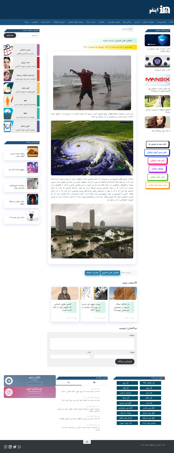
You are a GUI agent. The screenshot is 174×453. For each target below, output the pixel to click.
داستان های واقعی (125, 418)
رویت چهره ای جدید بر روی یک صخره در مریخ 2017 (91, 307)
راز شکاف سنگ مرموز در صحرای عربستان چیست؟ (121, 307)
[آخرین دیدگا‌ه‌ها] (69, 382)
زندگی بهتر (127, 22)
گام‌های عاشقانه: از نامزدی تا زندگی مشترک (158, 110)
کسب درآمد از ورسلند (162, 70)
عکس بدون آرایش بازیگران (157, 152)
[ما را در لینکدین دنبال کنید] (10, 447)
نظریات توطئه (92, 272)
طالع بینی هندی (149, 408)
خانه (171, 22)
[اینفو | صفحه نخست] (159, 9)
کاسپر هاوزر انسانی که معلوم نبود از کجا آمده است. (62, 307)
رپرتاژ (26, 22)
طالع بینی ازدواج (149, 413)
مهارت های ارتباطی (75, 22)
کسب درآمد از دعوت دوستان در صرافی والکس (158, 49)
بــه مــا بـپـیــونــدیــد (35, 383)
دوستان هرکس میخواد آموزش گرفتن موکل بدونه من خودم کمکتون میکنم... (78, 410)
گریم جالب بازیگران (157, 160)
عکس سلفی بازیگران (157, 177)
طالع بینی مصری (126, 403)
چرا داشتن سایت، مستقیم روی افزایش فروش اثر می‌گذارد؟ (159, 89)
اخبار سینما (46, 22)
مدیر (126, 47)
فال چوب (149, 388)
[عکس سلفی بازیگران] (157, 180)
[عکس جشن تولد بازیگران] (157, 188)
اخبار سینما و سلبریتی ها (157, 144)
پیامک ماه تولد (125, 413)
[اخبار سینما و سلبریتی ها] (157, 147)
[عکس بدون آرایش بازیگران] (157, 155)
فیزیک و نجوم (148, 22)
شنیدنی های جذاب (149, 423)
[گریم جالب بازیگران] (157, 163)
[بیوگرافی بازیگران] (157, 171)
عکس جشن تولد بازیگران (157, 185)
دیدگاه (132, 335)
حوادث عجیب (126, 29)
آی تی (137, 22)
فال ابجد (149, 393)
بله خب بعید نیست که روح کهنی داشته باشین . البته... (80, 391)
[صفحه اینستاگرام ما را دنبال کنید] (5, 447)
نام (89, 352)
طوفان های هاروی (110, 272)
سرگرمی (35, 22)
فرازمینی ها (161, 22)
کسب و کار (91, 22)
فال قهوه (126, 388)
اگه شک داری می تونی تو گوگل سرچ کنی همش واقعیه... (79, 418)
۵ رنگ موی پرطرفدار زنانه (161, 130)
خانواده (101, 22)
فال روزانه (125, 398)
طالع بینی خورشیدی (125, 408)
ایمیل (132, 352)
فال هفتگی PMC (149, 383)
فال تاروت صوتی (125, 423)
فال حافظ (148, 398)
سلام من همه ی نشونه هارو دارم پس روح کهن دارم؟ (81, 400)
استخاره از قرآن (125, 393)
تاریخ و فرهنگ (59, 22)
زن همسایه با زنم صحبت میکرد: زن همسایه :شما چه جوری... (81, 428)
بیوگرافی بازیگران (157, 168)
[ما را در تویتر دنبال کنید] (15, 447)
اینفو (151, 445)
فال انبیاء (149, 403)
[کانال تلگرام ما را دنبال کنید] (19, 447)
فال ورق (126, 383)
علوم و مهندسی (114, 22)
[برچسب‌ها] (95, 382)
